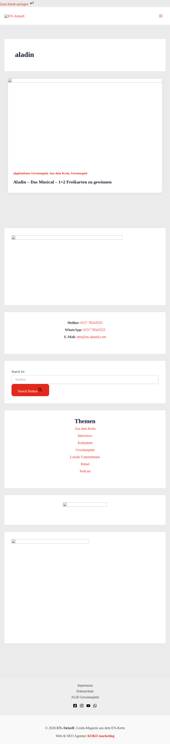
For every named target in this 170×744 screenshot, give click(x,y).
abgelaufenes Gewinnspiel (30, 173)
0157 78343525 (91, 323)
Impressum (85, 685)
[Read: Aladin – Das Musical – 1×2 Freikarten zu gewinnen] (85, 121)
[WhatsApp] (95, 706)
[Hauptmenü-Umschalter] (161, 16)
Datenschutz (85, 691)
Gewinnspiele (85, 450)
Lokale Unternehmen (85, 457)
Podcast (85, 471)
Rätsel (85, 464)
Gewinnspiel (79, 173)
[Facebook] (75, 706)
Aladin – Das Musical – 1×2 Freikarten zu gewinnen (62, 181)
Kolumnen (85, 443)
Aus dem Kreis (59, 173)
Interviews (85, 436)
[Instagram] (82, 706)
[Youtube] (88, 706)
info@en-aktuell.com (91, 337)
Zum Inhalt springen (14, 4)
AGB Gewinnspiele (85, 697)
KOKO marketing (100, 736)
